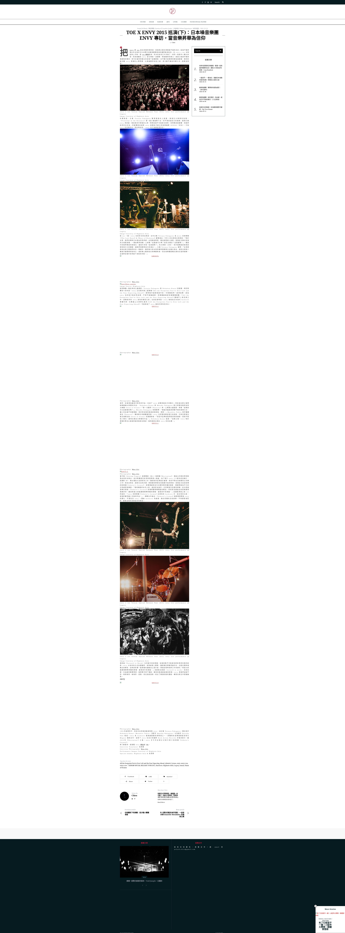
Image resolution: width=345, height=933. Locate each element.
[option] (144, 865)
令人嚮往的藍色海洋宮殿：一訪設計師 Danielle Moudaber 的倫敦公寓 (172, 813)
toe (138, 50)
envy (132, 50)
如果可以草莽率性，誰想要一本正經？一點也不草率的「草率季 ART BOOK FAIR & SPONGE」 (168, 795)
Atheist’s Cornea (170, 763)
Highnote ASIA (168, 765)
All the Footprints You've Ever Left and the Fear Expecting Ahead (142, 763)
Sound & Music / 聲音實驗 (145, 28)
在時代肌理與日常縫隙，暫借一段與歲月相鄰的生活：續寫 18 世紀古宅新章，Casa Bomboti (210, 68)
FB (147, 744)
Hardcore (159, 765)
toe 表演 (145, 54)
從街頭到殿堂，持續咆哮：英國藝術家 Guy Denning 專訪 (144, 881)
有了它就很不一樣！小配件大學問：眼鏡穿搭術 (325, 926)
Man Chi (135, 281)
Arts (144, 877)
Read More (161, 802)
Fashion (321, 919)
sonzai (182, 765)
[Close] (315, 906)
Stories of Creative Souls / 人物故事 (167, 28)
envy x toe (184, 763)
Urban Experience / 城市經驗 (189, 28)
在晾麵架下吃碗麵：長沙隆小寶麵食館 (137, 812)
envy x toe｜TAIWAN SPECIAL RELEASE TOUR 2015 (137, 765)
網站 (142, 744)
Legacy (176, 765)
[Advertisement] (144, 910)
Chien (173, 42)
